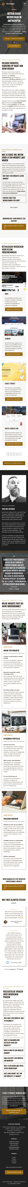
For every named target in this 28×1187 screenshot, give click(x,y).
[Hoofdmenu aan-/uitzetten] (24, 3)
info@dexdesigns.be (14, 1147)
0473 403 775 (14, 1145)
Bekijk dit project (14, 309)
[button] (14, 39)
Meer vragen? (14, 207)
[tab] (14, 184)
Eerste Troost (10, 383)
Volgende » (18, 454)
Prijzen (14, 1159)
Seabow (7, 338)
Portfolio (14, 1161)
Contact (14, 1162)
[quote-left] (14, 556)
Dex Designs (10, 3)
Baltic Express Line (11, 428)
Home (14, 1157)
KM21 (6, 294)
